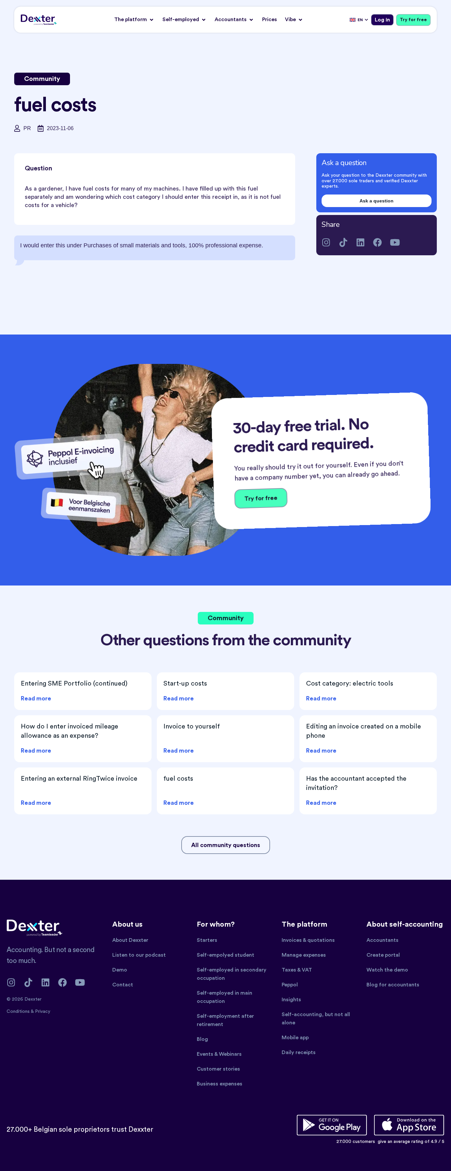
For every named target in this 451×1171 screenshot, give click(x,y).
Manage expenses (304, 955)
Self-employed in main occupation (224, 997)
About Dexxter (130, 940)
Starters (207, 940)
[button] (134, 19)
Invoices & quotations (308, 940)
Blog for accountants (392, 984)
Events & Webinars (219, 1054)
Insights (291, 999)
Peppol (290, 984)
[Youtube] (394, 242)
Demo (119, 970)
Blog (202, 1039)
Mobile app (295, 1037)
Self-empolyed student (225, 955)
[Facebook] (377, 242)
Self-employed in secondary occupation (231, 974)
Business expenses (219, 1083)
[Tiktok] (343, 242)
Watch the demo (387, 970)
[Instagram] (326, 242)
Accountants (382, 940)
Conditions (19, 1011)
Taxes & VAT (297, 970)
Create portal (383, 955)
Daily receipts (299, 1052)
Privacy (42, 1011)
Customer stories (218, 1069)
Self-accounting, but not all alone (316, 1018)
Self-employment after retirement (225, 1020)
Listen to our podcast (139, 955)
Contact (122, 984)
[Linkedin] (360, 242)
